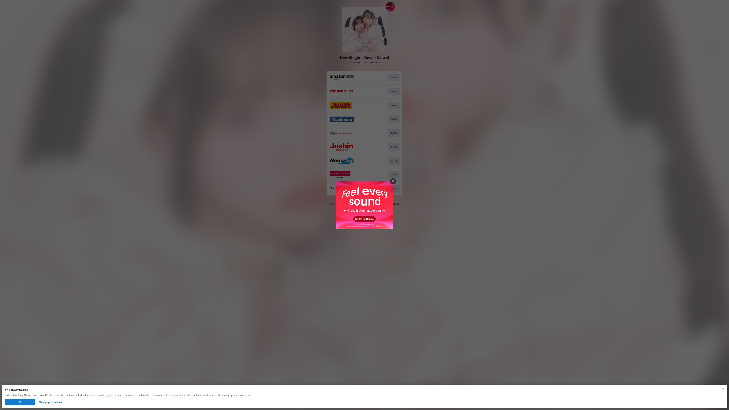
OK (19, 402)
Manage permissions (50, 402)
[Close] (723, 389)
